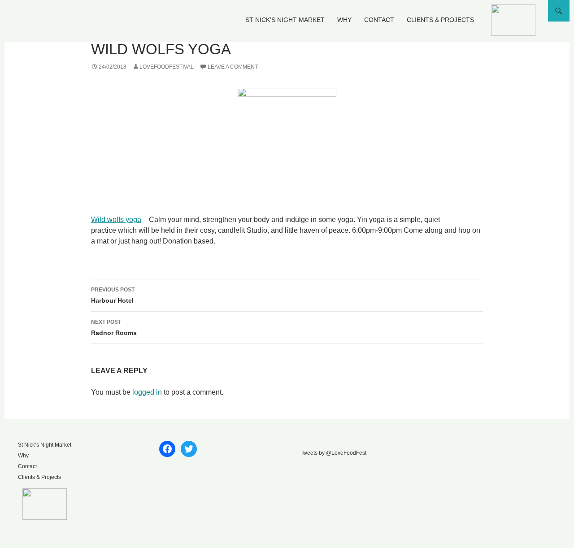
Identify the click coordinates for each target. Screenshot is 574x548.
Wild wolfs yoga (116, 219)
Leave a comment (233, 67)
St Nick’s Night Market (285, 19)
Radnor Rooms (114, 327)
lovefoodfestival (166, 67)
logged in (147, 392)
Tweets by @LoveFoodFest (333, 453)
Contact (379, 19)
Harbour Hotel (113, 295)
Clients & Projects (440, 19)
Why (344, 19)
